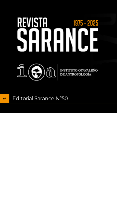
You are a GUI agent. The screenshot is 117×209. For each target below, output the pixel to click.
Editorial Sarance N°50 (40, 99)
